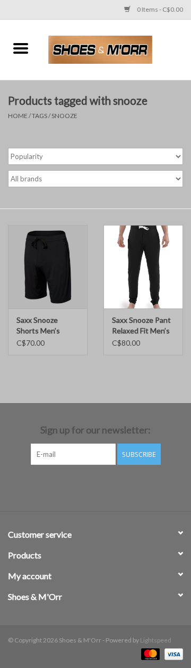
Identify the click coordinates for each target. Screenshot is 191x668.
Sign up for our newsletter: (95, 430)
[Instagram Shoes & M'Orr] (105, 486)
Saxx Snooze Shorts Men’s (38, 325)
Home (18, 116)
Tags (39, 116)
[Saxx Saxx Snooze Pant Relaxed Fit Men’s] (143, 266)
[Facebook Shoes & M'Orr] (86, 486)
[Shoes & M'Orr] (116, 48)
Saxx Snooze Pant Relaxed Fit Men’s (141, 325)
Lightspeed (155, 640)
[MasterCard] (149, 653)
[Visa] (172, 653)
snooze (64, 116)
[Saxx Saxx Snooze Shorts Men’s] (48, 266)
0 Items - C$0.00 (159, 9)
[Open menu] (20, 48)
